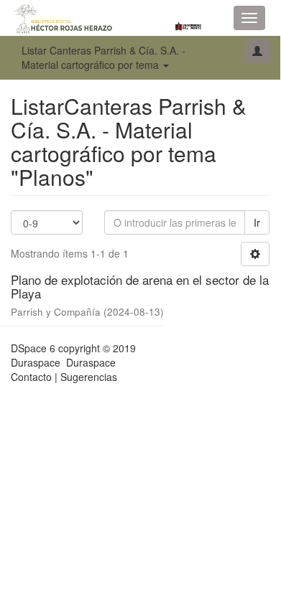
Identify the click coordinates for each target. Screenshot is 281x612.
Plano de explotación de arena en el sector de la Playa (140, 286)
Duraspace (91, 362)
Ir (257, 222)
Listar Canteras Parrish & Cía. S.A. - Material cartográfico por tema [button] (103, 57)
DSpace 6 (33, 348)
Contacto (31, 376)
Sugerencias (88, 376)
